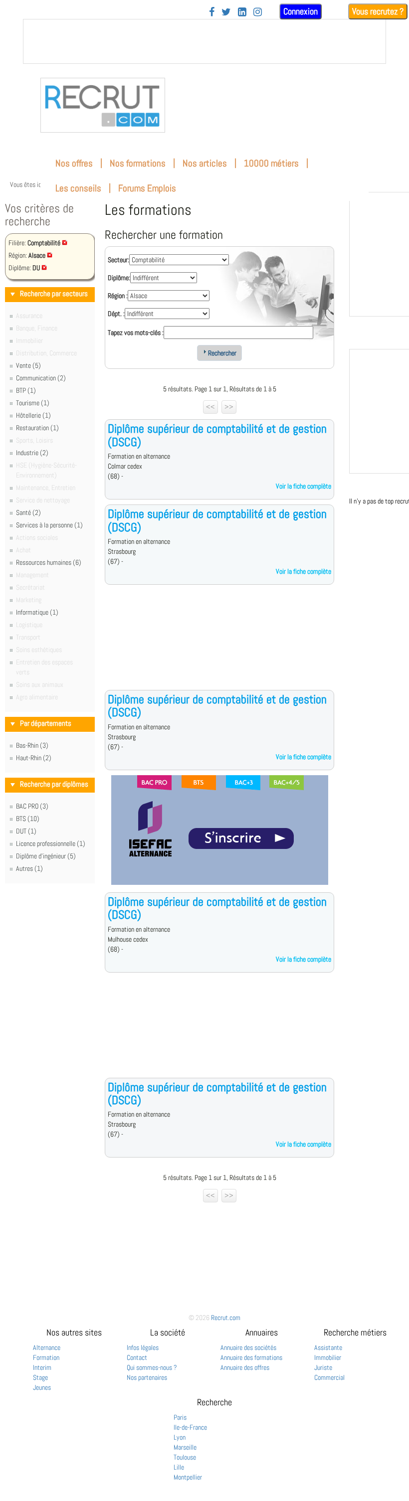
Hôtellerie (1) (33, 415)
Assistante (328, 1347)
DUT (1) (26, 831)
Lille (179, 1467)
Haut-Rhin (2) (33, 757)
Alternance (46, 1347)
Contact (137, 1357)
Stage (40, 1377)
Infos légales (143, 1347)
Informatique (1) (37, 612)
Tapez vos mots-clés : (136, 332)
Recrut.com (225, 1317)
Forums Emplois (147, 188)
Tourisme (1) (32, 402)
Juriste (323, 1367)
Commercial (329, 1377)
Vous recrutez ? (378, 11)
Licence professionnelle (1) (50, 843)
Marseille (185, 1447)
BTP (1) (26, 390)
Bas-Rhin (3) (32, 745)
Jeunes (42, 1387)
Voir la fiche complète (303, 486)
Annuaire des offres (244, 1367)
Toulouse (185, 1457)
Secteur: (118, 259)
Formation (46, 1357)
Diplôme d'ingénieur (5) (46, 855)
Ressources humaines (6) (48, 562)
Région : (118, 295)
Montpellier (188, 1477)
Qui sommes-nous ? (152, 1367)
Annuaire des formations (251, 1357)
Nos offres (74, 163)
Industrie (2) (32, 452)
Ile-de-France (190, 1427)
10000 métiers (271, 163)
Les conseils (78, 188)
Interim (42, 1367)
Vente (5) (28, 365)
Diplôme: (119, 277)
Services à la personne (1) (49, 524)
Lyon (180, 1437)
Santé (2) (28, 512)
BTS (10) (27, 818)
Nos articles (205, 163)
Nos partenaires (147, 1377)
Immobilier (327, 1357)
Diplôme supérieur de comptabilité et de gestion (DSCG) (217, 435)
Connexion (300, 11)
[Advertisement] (219, 645)
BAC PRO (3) (32, 806)
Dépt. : (116, 313)
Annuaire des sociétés (248, 1347)
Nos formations (138, 163)
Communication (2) (41, 377)
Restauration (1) (37, 427)
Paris (180, 1417)
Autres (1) (29, 868)
